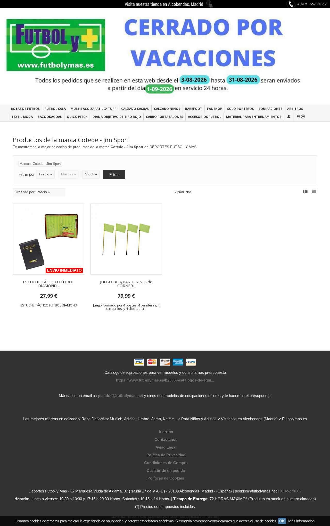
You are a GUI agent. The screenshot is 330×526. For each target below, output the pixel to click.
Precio (44, 174)
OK (282, 521)
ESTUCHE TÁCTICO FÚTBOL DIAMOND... (48, 283)
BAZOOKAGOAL (50, 117)
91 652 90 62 (290, 491)
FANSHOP (214, 109)
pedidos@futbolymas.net (120, 395)
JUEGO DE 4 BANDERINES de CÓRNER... (126, 283)
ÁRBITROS (295, 109)
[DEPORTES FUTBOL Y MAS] (165, 56)
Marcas (67, 174)
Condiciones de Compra (166, 462)
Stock (89, 174)
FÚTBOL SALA (55, 109)
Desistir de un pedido (166, 470)
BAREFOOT (193, 109)
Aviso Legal (165, 447)
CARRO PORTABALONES (164, 117)
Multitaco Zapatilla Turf (93, 109)
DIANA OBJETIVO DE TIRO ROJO (117, 117)
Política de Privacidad (165, 455)
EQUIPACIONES (270, 109)
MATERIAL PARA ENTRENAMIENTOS (253, 117)
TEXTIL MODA (22, 117)
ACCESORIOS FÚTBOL (204, 117)
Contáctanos (165, 439)
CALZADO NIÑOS (167, 109)
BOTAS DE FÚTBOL (25, 109)
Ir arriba (166, 432)
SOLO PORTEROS (240, 109)
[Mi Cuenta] (288, 117)
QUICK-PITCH (77, 117)
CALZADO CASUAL (135, 109)
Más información (301, 521)
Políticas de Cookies (165, 478)
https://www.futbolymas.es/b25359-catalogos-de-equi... (165, 380)
